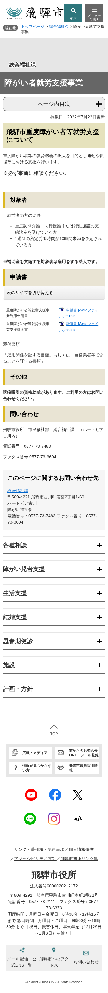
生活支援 (15, 593)
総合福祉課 (59, 26)
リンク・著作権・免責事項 (39, 849)
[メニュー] (95, 13)
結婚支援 (15, 617)
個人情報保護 (81, 849)
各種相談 (15, 545)
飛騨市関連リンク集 (79, 858)
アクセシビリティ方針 (35, 858)
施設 (9, 665)
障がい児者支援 (24, 569)
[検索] (73, 13)
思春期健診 (18, 641)
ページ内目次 (54, 104)
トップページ (32, 26)
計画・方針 (18, 689)
